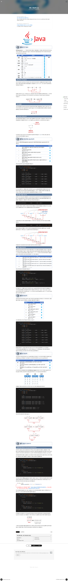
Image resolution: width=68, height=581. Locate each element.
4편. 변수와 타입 (36, 539)
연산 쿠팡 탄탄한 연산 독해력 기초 (22, 17)
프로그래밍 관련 (19, 535)
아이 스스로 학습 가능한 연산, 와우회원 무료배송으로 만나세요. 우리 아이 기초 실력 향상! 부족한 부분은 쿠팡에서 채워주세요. (33, 20)
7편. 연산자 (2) (36, 537)
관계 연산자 (65, 105)
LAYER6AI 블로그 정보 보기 (66, 1)
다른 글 (39, 545)
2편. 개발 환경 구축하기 (20, 540)
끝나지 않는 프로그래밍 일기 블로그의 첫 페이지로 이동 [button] (34, 1)
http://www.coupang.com (21, 16)
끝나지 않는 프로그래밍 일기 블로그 (1, 579)
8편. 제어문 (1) (19, 537)
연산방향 (65, 100)
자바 (23, 535)
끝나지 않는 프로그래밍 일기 (20, 551)
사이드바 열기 (1, 1)
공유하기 (34, 545)
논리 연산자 (65, 107)
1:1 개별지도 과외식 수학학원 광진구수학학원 (24, 26)
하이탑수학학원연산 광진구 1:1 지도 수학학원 (24, 25)
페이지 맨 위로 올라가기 (66, 579)
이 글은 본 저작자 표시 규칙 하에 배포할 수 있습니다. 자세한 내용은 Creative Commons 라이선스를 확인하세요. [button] (51, 532)
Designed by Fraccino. (62, 579)
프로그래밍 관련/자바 (36, 9)
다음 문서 (41, 134)
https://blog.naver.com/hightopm (22, 23)
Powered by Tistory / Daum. (6, 579)
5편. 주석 (18, 539)
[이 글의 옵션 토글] (19, 532)
